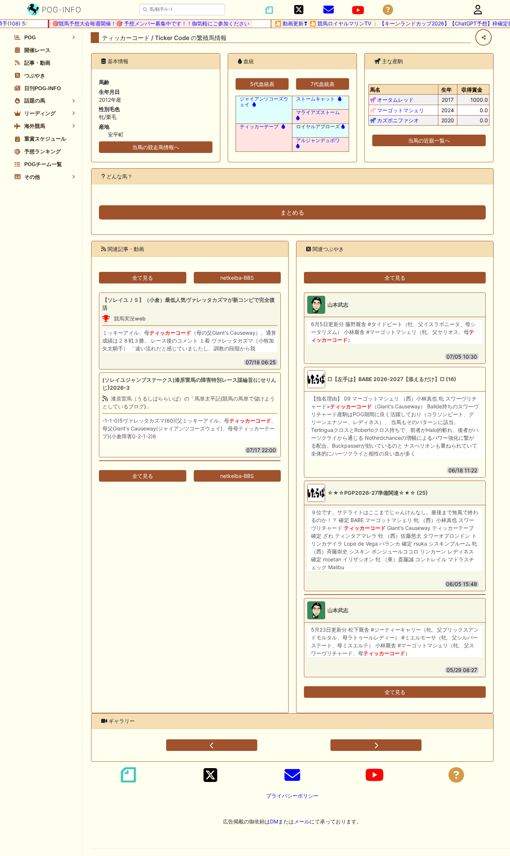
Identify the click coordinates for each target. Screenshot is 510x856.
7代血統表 (323, 84)
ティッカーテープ (259, 126)
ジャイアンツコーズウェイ (264, 101)
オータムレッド (395, 99)
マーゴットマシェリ (400, 110)
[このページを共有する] (483, 37)
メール (302, 821)
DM (274, 821)
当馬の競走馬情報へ (155, 147)
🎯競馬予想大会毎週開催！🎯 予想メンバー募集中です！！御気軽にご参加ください (143, 23)
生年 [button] (446, 89)
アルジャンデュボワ (318, 140)
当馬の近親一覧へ (429, 140)
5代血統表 (262, 84)
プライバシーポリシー (292, 795)
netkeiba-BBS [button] (237, 277)
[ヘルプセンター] (388, 9)
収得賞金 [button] (471, 89)
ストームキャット (315, 99)
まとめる (292, 212)
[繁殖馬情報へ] (253, 104)
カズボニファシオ (398, 120)
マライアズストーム (318, 112)
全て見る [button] (142, 277)
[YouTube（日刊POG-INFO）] (358, 10)
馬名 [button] (375, 89)
